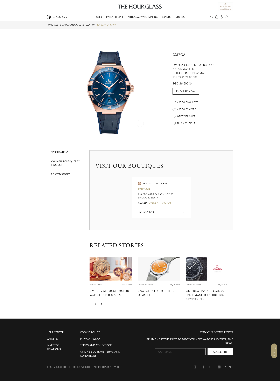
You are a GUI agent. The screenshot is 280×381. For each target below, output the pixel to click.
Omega (73, 24)
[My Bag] (274, 347)
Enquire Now (185, 91)
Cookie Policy (90, 332)
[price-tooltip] (190, 83)
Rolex (98, 17)
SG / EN (229, 367)
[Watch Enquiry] (274, 354)
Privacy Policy (90, 338)
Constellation (86, 24)
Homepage (52, 24)
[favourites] (212, 17)
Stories (180, 17)
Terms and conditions (96, 345)
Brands (166, 17)
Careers (52, 338)
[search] (226, 16)
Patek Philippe (115, 17)
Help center (55, 332)
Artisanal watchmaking (143, 17)
